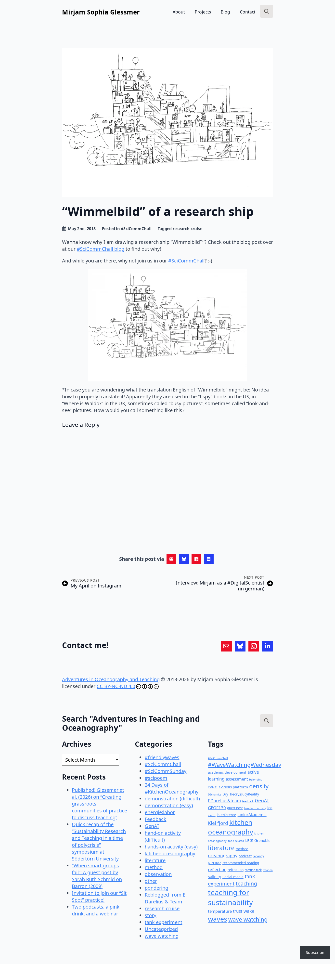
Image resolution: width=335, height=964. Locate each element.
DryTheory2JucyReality (240, 794)
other (151, 881)
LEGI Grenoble (258, 840)
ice (269, 807)
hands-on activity (255, 808)
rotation (268, 870)
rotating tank (253, 870)
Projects (203, 12)
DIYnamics (214, 794)
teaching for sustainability (230, 897)
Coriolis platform (233, 786)
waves (217, 919)
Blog (225, 12)
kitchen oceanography (170, 853)
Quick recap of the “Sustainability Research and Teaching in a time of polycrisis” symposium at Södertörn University (99, 841)
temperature (220, 911)
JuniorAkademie (252, 814)
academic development (227, 772)
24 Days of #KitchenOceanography (171, 788)
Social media (233, 876)
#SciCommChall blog (100, 249)
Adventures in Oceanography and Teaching (111, 679)
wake (249, 911)
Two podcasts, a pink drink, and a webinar (95, 910)
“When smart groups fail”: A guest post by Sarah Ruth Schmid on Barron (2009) (97, 875)
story (150, 915)
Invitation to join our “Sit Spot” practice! (99, 896)
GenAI (152, 826)
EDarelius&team (224, 801)
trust (237, 911)
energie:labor (160, 812)
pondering (156, 888)
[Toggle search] (266, 11)
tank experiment (163, 922)
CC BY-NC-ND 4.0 (116, 686)
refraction (236, 869)
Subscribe (315, 952)
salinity (214, 876)
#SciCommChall (136, 228)
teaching (246, 883)
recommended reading (240, 862)
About (179, 12)
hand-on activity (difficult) (163, 836)
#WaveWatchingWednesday (244, 765)
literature (155, 860)
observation (158, 874)
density (259, 786)
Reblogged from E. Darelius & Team (166, 898)
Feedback (155, 819)
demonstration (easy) (169, 805)
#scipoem (156, 778)
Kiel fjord (218, 823)
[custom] (226, 646)
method (154, 867)
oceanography (222, 856)
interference (226, 815)
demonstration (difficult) (172, 798)
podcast (245, 856)
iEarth (212, 815)
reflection (217, 869)
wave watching (162, 936)
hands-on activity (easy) (171, 846)
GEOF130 (217, 807)
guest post (235, 808)
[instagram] (253, 646)
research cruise (187, 228)
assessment (237, 779)
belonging (255, 779)
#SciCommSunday (165, 771)
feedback (248, 801)
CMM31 (213, 787)
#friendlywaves (162, 757)
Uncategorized (161, 929)
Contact (247, 12)
